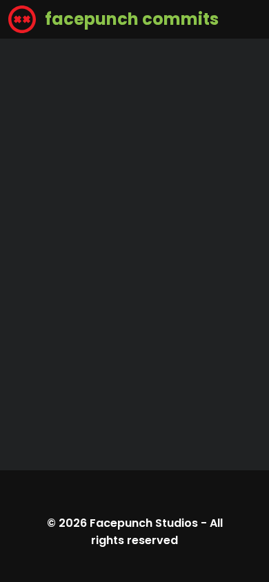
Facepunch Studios (144, 523)
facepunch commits (130, 19)
